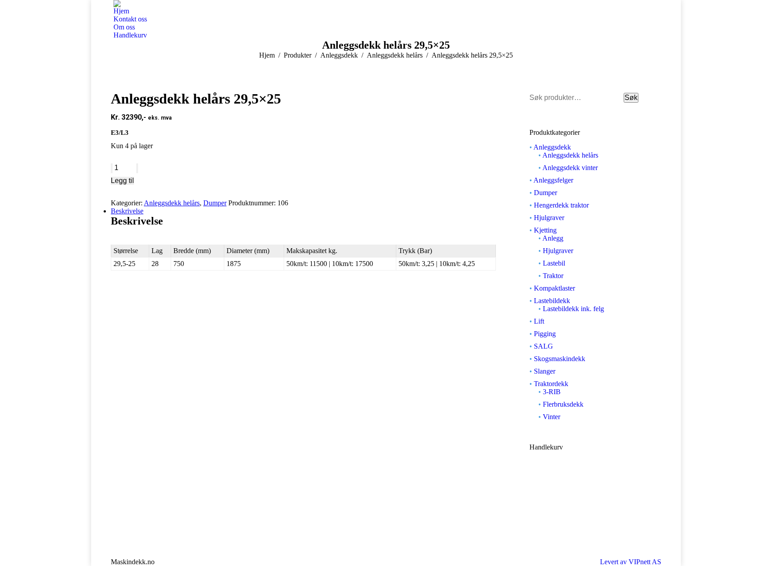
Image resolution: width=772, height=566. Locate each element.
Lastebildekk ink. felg (573, 308)
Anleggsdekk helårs (172, 203)
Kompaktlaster (554, 288)
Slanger (544, 371)
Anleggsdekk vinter (570, 167)
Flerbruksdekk (563, 404)
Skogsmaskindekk (559, 358)
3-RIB (552, 391)
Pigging (545, 333)
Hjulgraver (549, 217)
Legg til (122, 180)
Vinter (551, 416)
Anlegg (552, 238)
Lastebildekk (552, 300)
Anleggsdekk (552, 147)
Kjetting (545, 230)
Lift (539, 321)
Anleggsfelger (553, 180)
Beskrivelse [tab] (127, 211)
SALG (543, 346)
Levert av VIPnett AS (630, 562)
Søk (631, 97)
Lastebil (554, 263)
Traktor (553, 275)
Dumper (215, 203)
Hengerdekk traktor (561, 205)
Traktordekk (551, 383)
